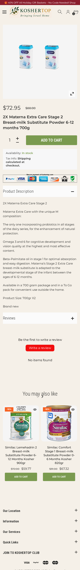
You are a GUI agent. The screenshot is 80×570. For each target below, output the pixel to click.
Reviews (9, 318)
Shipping (24, 158)
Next (42, 396)
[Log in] (68, 12)
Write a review (40, 348)
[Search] (60, 12)
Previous (37, 396)
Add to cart (51, 140)
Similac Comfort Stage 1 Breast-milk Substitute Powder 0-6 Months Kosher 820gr (59, 455)
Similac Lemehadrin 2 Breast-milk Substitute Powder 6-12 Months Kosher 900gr (21, 455)
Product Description (18, 191)
